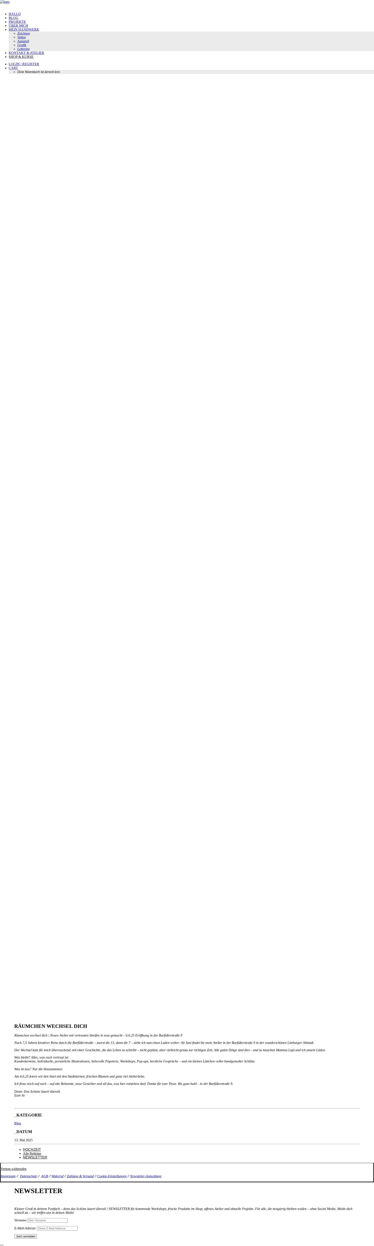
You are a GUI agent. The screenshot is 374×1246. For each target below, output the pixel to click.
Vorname (20, 1220)
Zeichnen (23, 33)
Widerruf (57, 1176)
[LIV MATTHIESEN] (187, 4)
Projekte (17, 22)
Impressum (8, 1176)
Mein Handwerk (24, 29)
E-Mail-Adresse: (25, 1228)
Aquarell (23, 41)
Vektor (21, 37)
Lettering (23, 49)
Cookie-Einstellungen (112, 1176)
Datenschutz (28, 1176)
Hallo (15, 14)
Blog (13, 18)
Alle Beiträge (32, 1153)
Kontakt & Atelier (26, 53)
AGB (44, 1176)
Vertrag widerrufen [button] (13, 1169)
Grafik (21, 45)
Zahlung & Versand (80, 1176)
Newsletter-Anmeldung (145, 1176)
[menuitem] (191, 14)
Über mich (18, 25)
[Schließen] (1, 1245)
